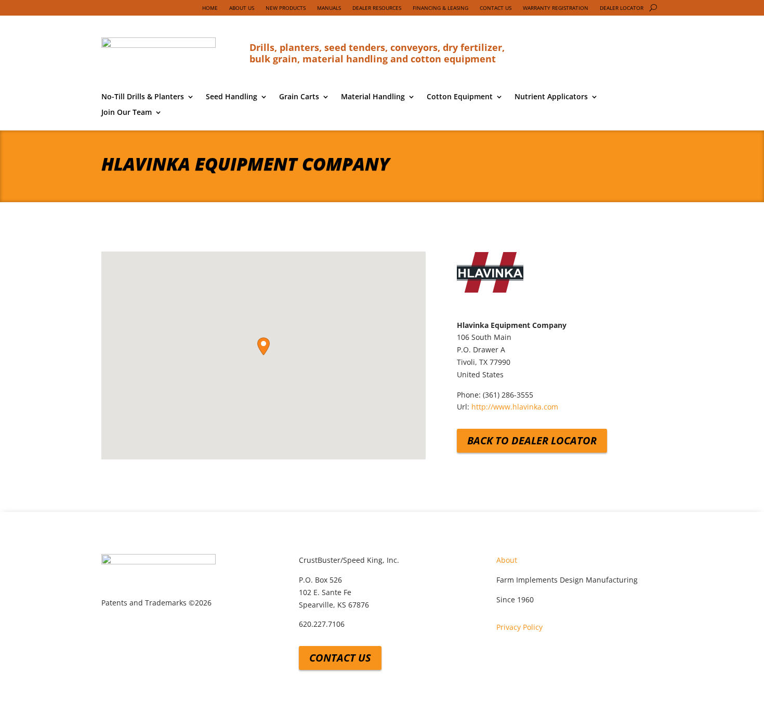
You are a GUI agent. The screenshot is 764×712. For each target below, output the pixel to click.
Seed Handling (231, 97)
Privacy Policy (519, 627)
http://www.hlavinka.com (514, 407)
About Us (241, 7)
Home (210, 7)
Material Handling (373, 97)
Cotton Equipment (460, 97)
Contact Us (495, 7)
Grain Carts (299, 97)
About (506, 560)
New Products (286, 7)
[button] (263, 346)
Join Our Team (126, 113)
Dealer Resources (376, 7)
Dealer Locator (621, 7)
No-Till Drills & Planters (142, 97)
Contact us (340, 658)
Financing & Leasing (440, 7)
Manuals (329, 7)
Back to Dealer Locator (532, 440)
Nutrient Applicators (551, 97)
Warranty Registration (555, 7)
